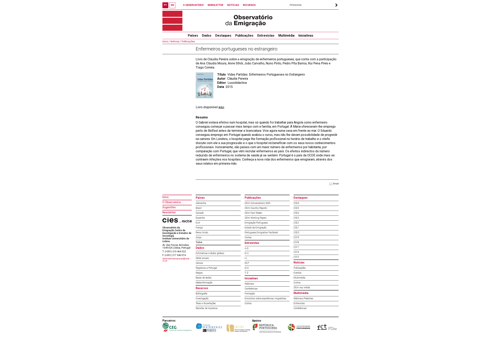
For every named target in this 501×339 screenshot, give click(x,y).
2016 (296, 252)
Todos (199, 242)
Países (200, 197)
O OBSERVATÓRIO (193, 5)
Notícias (299, 262)
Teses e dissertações (206, 303)
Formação (250, 293)
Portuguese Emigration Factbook (261, 232)
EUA (198, 222)
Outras (248, 237)
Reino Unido (202, 232)
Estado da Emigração (255, 227)
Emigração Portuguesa (256, 222)
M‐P (247, 263)
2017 (296, 247)
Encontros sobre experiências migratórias (265, 298)
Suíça (198, 237)
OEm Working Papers (256, 217)
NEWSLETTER (215, 5)
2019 (296, 237)
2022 (296, 222)
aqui (221, 107)
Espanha (200, 217)
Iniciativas (305, 35)
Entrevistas (265, 35)
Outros (248, 303)
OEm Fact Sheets (253, 213)
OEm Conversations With (257, 203)
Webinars (249, 283)
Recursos (202, 288)
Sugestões (169, 207)
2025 (296, 208)
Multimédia (286, 35)
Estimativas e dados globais (210, 253)
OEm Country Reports (256, 208)
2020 (296, 232)
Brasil (199, 208)
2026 (296, 203)
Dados (206, 35)
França (199, 227)
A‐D (247, 248)
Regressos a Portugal (206, 268)
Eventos (298, 272)
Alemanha (201, 203)
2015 (296, 257)
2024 (296, 213)
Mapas (199, 272)
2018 (296, 242)
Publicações (244, 35)
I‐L (246, 258)
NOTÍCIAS (233, 5)
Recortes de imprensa (206, 308)
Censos (199, 263)
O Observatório (171, 202)
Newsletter (169, 212)
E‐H (247, 253)
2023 (296, 217)
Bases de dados (204, 277)
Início (165, 197)
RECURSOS (249, 5)
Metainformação (204, 282)
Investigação (202, 298)
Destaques (223, 35)
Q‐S (247, 268)
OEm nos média (302, 287)
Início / (166, 41)
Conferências (251, 288)
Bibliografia (201, 293)
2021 (296, 227)
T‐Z (246, 272)
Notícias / (175, 41)
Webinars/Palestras (303, 298)
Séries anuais (202, 258)
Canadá (200, 213)
